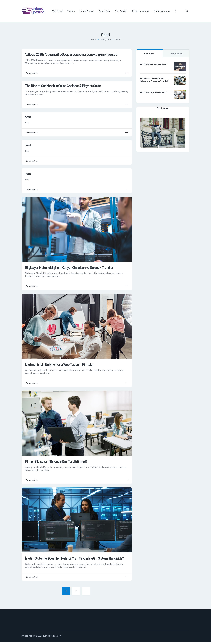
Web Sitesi (149, 53)
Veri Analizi (176, 53)
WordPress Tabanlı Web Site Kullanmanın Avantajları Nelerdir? (154, 79)
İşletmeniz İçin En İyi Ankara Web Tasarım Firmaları (59, 364)
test (28, 117)
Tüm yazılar (105, 39)
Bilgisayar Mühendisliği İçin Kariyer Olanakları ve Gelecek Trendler (69, 267)
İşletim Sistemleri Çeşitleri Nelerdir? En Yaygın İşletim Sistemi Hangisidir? (74, 558)
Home (93, 39)
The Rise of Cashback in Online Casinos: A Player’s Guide (63, 86)
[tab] (149, 53)
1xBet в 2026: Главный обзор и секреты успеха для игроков (71, 54)
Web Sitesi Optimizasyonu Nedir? (154, 64)
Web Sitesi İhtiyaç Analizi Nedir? (153, 92)
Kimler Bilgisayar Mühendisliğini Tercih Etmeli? (56, 461)
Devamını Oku (32, 73)
